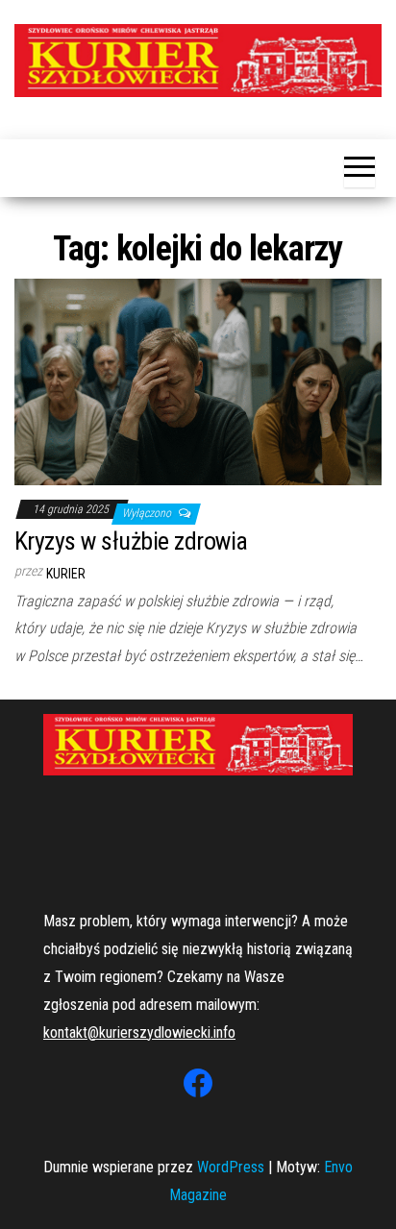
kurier (66, 573)
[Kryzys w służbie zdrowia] (198, 380)
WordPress (230, 1167)
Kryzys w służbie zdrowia (131, 541)
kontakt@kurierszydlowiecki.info (139, 1032)
